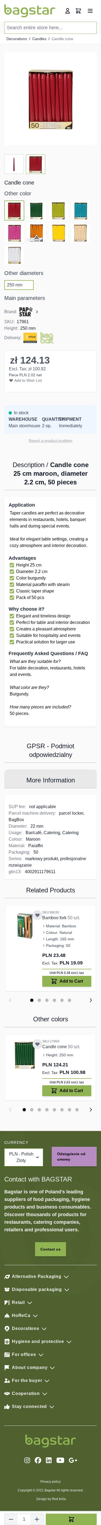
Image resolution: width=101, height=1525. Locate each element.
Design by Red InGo (51, 1499)
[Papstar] (29, 312)
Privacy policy (50, 1482)
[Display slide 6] (69, 1000)
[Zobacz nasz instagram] (27, 1460)
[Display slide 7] (69, 1109)
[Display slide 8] (77, 1109)
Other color (17, 193)
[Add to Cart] (71, 1519)
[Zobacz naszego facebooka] (38, 1460)
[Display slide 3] (47, 1000)
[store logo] (29, 10)
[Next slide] (91, 1000)
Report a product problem (50, 440)
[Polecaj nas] (73, 1460)
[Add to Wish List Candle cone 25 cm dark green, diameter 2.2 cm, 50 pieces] (37, 1044)
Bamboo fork (55, 917)
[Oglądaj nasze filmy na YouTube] (60, 1460)
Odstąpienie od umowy (71, 1156)
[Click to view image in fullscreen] (50, 98)
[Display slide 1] (32, 1000)
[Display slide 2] (39, 1000)
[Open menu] (90, 10)
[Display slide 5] (62, 1000)
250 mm (14, 285)
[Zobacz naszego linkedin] (49, 1460)
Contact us (50, 1249)
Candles (39, 39)
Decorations (16, 39)
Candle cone (55, 1046)
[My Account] (67, 11)
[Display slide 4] (54, 1000)
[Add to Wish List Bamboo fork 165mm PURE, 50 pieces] (37, 915)
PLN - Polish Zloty (21, 1157)
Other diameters (23, 273)
